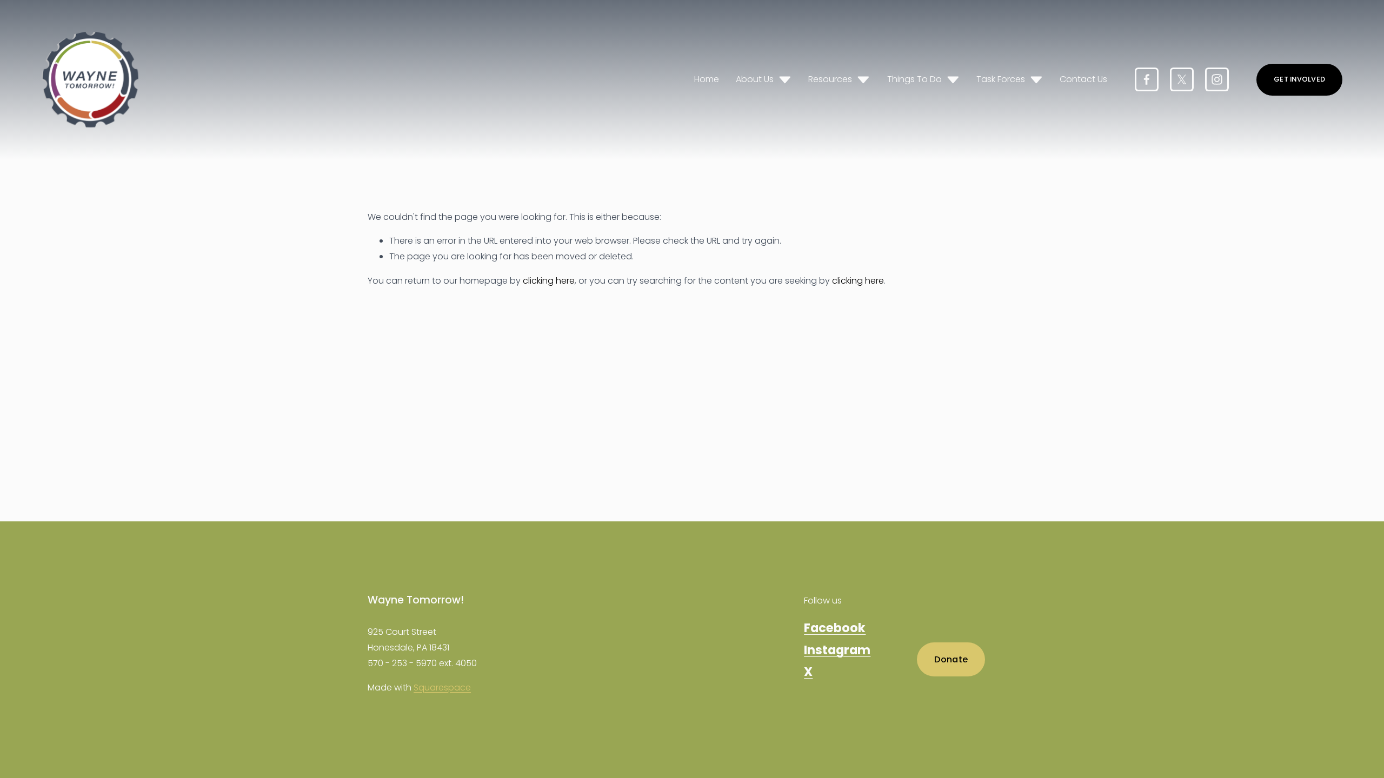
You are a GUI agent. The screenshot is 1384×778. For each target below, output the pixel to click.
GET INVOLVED (1299, 79)
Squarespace (442, 687)
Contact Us (1083, 79)
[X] (1182, 79)
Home (706, 79)
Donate (951, 659)
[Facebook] (1147, 79)
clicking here (549, 280)
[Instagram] (1217, 79)
